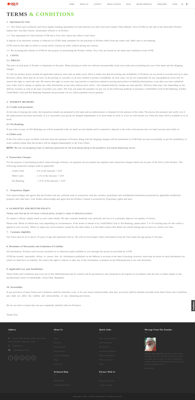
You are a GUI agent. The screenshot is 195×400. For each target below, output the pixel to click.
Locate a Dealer (105, 385)
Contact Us (58, 364)
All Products (104, 347)
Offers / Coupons (106, 360)
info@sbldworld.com (62, 385)
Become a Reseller (107, 381)
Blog (128, 4)
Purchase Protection (107, 351)
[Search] (182, 4)
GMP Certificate (105, 343)
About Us (84, 4)
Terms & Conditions (62, 355)
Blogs (56, 360)
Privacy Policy (59, 351)
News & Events (114, 4)
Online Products (144, 4)
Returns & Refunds (107, 355)
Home (72, 4)
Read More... (150, 368)
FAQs (101, 364)
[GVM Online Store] (13, 4)
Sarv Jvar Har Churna (108, 338)
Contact (98, 4)
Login (174, 4)
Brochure (162, 4)
